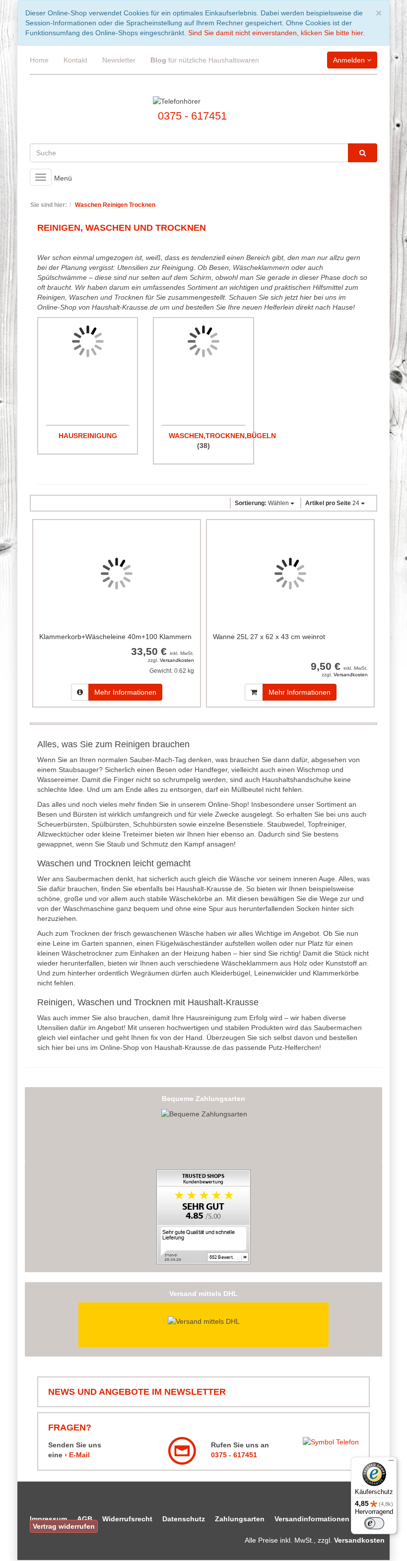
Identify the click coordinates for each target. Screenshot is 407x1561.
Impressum (48, 1518)
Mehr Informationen (125, 692)
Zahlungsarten (240, 1518)
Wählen (262, 503)
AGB (84, 1518)
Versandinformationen (311, 1518)
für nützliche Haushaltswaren (204, 60)
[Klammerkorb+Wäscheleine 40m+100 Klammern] (116, 573)
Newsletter (119, 60)
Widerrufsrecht (127, 1518)
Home (39, 60)
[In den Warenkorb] (254, 692)
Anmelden (350, 60)
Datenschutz (183, 1518)
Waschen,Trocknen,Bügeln (222, 436)
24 (333, 503)
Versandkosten (177, 660)
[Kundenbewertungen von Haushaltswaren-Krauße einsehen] (203, 1216)
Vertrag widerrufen (64, 1526)
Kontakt (75, 60)
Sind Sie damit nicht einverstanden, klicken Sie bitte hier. (276, 33)
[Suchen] (362, 152)
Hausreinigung (88, 436)
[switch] (374, 1523)
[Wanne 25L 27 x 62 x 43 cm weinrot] (290, 573)
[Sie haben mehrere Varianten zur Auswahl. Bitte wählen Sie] (80, 692)
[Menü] (391, 1463)
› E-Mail (77, 1455)
